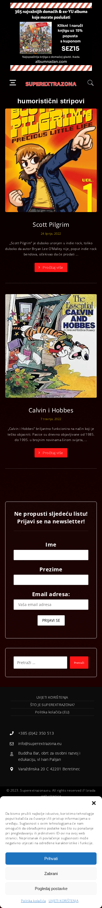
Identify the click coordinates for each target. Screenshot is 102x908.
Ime (50, 544)
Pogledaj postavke (51, 888)
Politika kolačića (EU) (52, 712)
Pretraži (79, 663)
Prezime (51, 569)
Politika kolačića (33, 900)
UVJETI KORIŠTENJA (64, 900)
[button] (94, 803)
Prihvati (51, 858)
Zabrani (51, 873)
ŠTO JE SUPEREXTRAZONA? (52, 704)
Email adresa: (51, 594)
